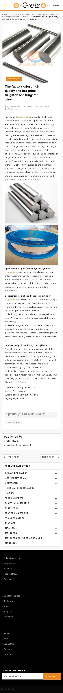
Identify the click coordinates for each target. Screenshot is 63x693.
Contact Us (9, 644)
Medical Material (15, 478)
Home (4, 14)
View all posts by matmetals (18, 445)
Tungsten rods (12, 272)
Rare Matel (11, 508)
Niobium (10, 493)
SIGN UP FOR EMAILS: (14, 670)
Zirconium (11, 543)
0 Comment (13, 109)
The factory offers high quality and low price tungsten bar (26, 415)
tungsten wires (13, 422)
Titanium (10, 528)
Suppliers (8, 654)
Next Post (49, 457)
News (25, 17)
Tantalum (11, 523)
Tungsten (11, 533)
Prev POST (13, 457)
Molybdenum (12, 483)
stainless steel (14, 518)
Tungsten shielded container (23, 538)
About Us (8, 639)
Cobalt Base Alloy (16, 473)
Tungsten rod (11, 299)
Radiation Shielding (17, 503)
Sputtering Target (16, 513)
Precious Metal (14, 498)
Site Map (8, 649)
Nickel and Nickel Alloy (19, 488)
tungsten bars (23, 117)
